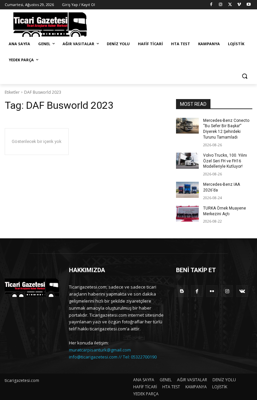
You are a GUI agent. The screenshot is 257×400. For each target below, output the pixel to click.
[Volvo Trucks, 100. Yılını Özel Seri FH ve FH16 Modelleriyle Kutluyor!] (187, 161)
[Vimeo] (239, 5)
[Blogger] (182, 291)
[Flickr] (212, 291)
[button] (244, 76)
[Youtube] (248, 5)
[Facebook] (211, 5)
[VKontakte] (242, 291)
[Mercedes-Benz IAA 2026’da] (187, 190)
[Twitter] (230, 5)
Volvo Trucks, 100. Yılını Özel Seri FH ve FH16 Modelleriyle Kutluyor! (225, 161)
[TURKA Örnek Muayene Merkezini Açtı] (187, 214)
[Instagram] (221, 5)
